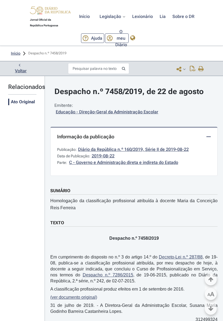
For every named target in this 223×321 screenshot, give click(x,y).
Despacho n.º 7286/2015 (108, 275)
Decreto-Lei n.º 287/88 (181, 257)
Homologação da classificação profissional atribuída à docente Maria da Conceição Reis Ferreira (134, 204)
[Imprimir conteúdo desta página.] (201, 69)
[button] (50, 11)
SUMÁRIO (60, 190)
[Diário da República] (50, 12)
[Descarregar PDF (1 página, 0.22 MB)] (193, 69)
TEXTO (57, 222)
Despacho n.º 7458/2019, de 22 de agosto (129, 91)
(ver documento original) (73, 297)
